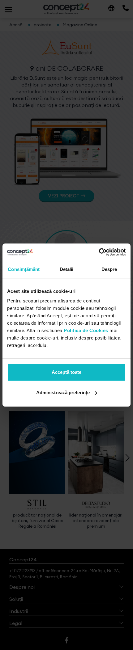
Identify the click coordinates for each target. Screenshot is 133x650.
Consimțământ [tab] (24, 269)
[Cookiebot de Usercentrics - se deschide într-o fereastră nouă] (99, 252)
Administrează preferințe (63, 392)
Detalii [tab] (67, 269)
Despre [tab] (109, 269)
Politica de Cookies (86, 330)
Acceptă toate (66, 372)
